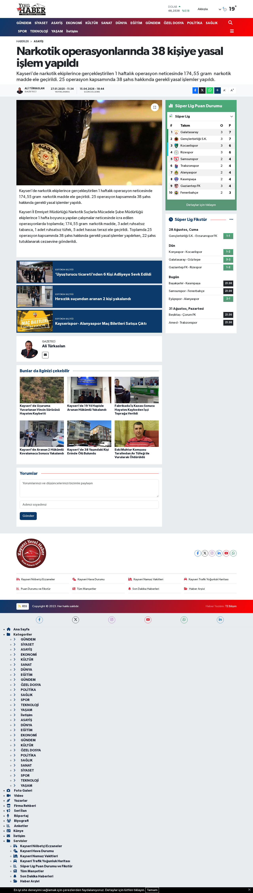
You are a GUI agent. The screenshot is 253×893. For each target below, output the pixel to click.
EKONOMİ (74, 23)
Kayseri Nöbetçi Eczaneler (38, 579)
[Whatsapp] (233, 553)
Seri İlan (20, 810)
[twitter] (75, 619)
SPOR (22, 31)
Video (18, 795)
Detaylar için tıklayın (201, 205)
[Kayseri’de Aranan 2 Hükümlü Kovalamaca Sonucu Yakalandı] (42, 433)
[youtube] (147, 619)
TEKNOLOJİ (39, 31)
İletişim (72, 31)
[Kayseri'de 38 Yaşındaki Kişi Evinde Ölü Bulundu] (89, 433)
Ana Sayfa (21, 629)
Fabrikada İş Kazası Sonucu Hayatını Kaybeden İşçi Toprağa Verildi (135, 409)
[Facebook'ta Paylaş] (195, 90)
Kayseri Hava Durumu (91, 579)
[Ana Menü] (231, 31)
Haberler (22, 41)
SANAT (106, 23)
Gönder (28, 516)
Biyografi (21, 820)
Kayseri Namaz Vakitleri (148, 579)
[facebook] (39, 619)
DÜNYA (121, 23)
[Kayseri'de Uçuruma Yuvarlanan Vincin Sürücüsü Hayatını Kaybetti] (42, 390)
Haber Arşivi (197, 588)
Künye (18, 831)
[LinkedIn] (219, 553)
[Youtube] (226, 553)
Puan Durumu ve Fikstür (36, 588)
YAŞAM (57, 31)
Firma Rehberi (24, 805)
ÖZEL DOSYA (174, 23)
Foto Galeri (22, 790)
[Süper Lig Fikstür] (231, 219)
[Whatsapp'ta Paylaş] (209, 90)
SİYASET (41, 23)
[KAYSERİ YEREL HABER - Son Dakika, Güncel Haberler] (31, 9)
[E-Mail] (45, 355)
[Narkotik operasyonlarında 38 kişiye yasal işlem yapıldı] (89, 142)
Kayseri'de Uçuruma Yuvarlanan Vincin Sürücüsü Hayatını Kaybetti (40, 409)
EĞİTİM (136, 23)
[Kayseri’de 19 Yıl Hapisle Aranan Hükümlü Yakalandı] (89, 390)
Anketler (20, 826)
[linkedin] (220, 619)
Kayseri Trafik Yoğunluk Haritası (208, 579)
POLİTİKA (194, 23)
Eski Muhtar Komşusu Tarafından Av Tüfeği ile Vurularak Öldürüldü (132, 453)
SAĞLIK (212, 23)
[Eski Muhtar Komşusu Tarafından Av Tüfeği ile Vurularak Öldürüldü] (137, 433)
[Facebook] (197, 553)
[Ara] (230, 23)
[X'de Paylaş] (202, 90)
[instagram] (111, 619)
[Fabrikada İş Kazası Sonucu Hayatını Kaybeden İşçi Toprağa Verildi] (137, 390)
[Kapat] (250, 889)
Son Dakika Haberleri (145, 588)
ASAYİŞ (57, 23)
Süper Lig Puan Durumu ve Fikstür (46, 866)
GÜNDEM (23, 23)
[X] (205, 553)
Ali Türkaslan (53, 346)
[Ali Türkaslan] (29, 348)
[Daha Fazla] (217, 90)
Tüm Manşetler (86, 588)
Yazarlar (20, 800)
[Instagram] (212, 553)
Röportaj (20, 816)
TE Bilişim (231, 606)
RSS (24, 606)
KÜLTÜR (91, 23)
